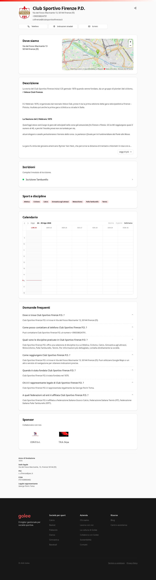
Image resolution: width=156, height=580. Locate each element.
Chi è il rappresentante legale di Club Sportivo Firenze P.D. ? (53, 382)
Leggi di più (124, 152)
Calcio (52, 520)
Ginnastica (54, 539)
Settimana (128, 223)
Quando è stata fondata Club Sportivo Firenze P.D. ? (49, 370)
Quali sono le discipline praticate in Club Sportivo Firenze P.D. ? (55, 339)
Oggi (33, 223)
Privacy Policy (132, 563)
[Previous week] (24, 223)
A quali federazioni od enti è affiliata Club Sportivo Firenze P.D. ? (55, 395)
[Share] (135, 8)
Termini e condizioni (116, 563)
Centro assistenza (119, 525)
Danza (52, 535)
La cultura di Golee (88, 530)
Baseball (53, 544)
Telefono (35, 26)
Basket (52, 525)
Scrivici (95, 26)
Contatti (83, 544)
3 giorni (119, 223)
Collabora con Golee (89, 535)
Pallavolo (53, 530)
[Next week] (28, 223)
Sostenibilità (85, 539)
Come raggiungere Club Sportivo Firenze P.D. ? (46, 355)
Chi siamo (84, 520)
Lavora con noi (86, 525)
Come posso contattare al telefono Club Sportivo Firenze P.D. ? (55, 327)
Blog (113, 520)
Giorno (111, 223)
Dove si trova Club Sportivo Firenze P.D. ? (43, 315)
